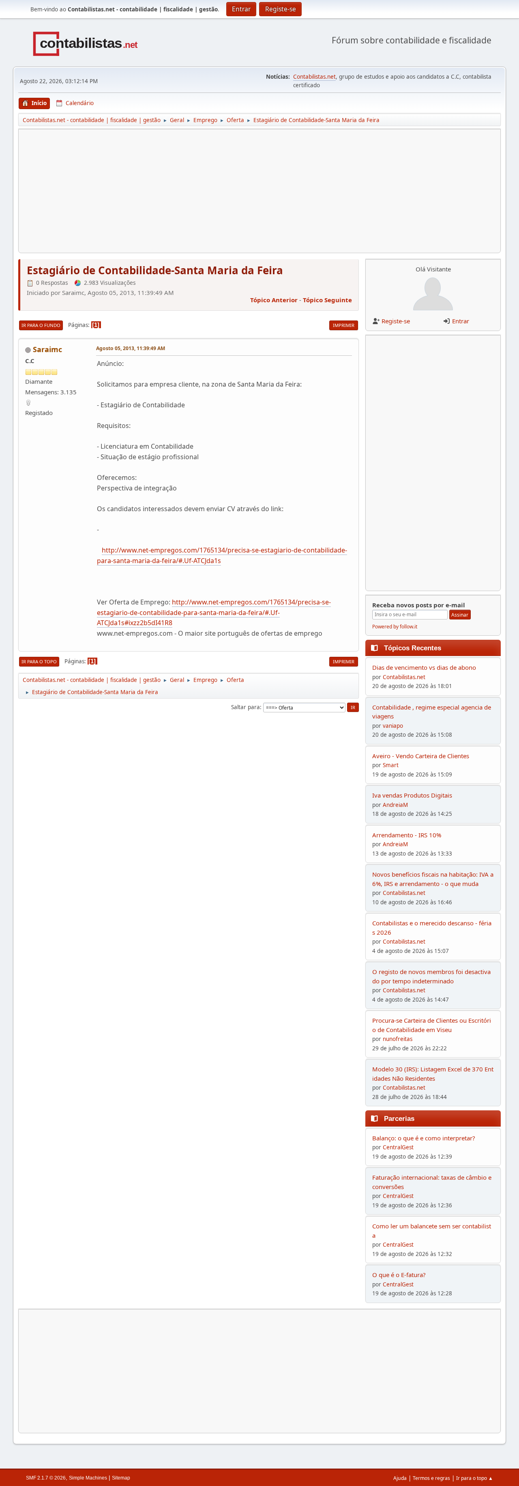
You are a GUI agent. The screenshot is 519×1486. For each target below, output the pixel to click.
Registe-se (396, 321)
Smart (391, 765)
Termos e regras (431, 1478)
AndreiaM (395, 805)
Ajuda (400, 1478)
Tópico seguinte (327, 300)
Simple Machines (88, 1478)
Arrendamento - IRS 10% (406, 835)
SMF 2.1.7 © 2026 (46, 1478)
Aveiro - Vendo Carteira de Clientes (420, 756)
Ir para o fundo (40, 325)
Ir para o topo (39, 661)
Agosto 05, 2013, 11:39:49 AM (130, 348)
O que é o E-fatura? (399, 1275)
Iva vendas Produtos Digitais (412, 795)
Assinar (459, 614)
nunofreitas (397, 1039)
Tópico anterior (274, 300)
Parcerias (399, 1118)
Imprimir (343, 325)
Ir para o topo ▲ (474, 1478)
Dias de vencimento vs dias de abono (424, 667)
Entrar (460, 321)
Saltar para (245, 707)
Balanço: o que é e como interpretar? (423, 1138)
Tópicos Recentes (412, 648)
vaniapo (393, 725)
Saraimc (47, 349)
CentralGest (398, 1147)
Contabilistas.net (314, 76)
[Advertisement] (259, 191)
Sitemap (121, 1478)
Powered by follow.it (394, 626)
